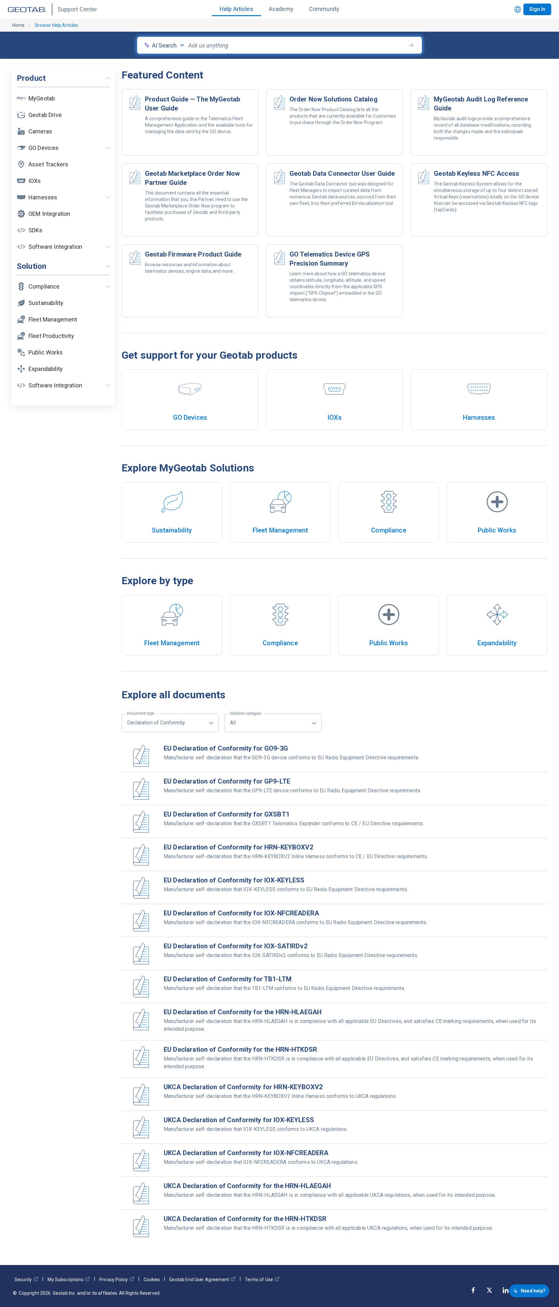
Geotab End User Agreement (199, 1279)
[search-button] (411, 45)
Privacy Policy (113, 1279)
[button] (63, 98)
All (245, 719)
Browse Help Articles (56, 25)
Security (23, 1279)
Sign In (537, 9)
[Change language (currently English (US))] (517, 9)
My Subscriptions (65, 1279)
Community (324, 8)
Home (18, 25)
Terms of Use (259, 1279)
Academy (281, 8)
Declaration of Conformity (156, 719)
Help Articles (236, 8)
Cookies (152, 1279)
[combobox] (297, 45)
